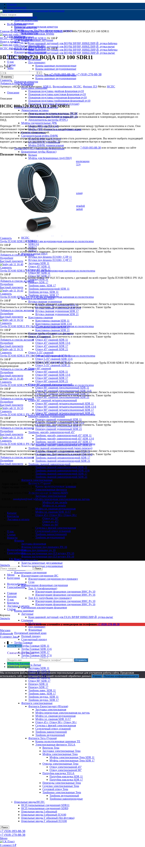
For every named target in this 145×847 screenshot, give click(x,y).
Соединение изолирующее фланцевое (44, 607)
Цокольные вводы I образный (39, 811)
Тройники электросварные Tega (61, 792)
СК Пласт (15, 558)
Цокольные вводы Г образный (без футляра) (47, 817)
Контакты (13, 516)
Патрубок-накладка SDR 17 (66, 779)
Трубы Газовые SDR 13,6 (36, 648)
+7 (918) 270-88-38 (89, 74)
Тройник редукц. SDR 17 (43, 295)
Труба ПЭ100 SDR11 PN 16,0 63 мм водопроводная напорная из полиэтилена (47, 241)
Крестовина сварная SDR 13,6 (53, 323)
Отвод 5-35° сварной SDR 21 (52, 365)
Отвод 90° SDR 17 (39, 275)
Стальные (27, 620)
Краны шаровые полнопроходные (55, 65)
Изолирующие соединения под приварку (53, 578)
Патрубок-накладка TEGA (58, 773)
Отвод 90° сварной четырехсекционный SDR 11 (64, 403)
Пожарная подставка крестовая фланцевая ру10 (57, 94)
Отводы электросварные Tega (60, 763)
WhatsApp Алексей (18, 666)
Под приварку (36, 62)
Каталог (12, 512)
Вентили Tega (50, 747)
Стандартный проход (34, 639)
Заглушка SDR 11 (38, 263)
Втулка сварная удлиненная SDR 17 (57, 311)
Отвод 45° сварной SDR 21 (51, 349)
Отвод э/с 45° (50, 521)
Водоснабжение (20, 31)
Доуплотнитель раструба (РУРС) (48, 119)
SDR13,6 (33, 244)
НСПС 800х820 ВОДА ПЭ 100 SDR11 (23, 48)
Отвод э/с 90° (50, 524)
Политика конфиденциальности (121, 676)
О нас (10, 531)
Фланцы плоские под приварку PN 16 (44, 546)
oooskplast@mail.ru (24, 499)
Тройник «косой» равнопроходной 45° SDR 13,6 (64, 438)
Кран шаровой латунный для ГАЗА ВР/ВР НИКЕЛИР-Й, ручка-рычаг (70, 617)
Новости (12, 537)
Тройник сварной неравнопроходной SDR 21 (62, 460)
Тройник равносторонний (51, 534)
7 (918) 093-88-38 (90, 147)
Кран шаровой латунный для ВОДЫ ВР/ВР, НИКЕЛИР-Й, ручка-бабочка (72, 43)
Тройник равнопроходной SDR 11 (48, 288)
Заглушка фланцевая (33, 543)
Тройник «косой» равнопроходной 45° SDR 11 (63, 435)
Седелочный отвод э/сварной (53, 530)
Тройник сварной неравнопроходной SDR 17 (62, 457)
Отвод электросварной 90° (66, 770)
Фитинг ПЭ (21, 42)
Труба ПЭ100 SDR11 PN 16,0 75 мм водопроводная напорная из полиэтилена (47, 326)
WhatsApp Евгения (18, 663)
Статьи (11, 534)
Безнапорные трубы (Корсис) (38, 151)
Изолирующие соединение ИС (39, 575)
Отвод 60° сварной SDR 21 (51, 381)
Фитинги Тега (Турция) (42, 738)
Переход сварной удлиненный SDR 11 (58, 419)
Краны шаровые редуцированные (55, 68)
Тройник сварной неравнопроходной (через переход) (60, 448)
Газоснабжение (16, 552)
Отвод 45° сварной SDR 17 (51, 346)
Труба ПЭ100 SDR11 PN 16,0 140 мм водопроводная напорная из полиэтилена (47, 355)
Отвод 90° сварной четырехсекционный (52, 400)
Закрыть (5, 564)
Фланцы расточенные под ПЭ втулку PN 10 (47, 553)
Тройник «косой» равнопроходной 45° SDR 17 (63, 441)
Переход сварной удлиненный (46, 416)
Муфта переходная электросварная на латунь (62, 712)
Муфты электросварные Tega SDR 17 (72, 760)
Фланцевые (35, 629)
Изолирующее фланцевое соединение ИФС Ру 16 (65, 594)
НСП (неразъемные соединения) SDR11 (45, 805)
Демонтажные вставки (35, 110)
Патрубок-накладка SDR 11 (66, 776)
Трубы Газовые (23, 642)
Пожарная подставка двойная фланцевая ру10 (56, 91)
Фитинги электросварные (37, 703)
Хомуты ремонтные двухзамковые (42, 562)
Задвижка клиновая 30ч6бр (37, 33)
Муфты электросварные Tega (60, 754)
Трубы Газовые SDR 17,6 (36, 655)
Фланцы (19, 540)
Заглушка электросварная (50, 709)
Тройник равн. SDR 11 (42, 690)
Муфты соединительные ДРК (39, 122)
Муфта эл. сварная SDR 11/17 (53, 511)
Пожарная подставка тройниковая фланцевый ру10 (59, 100)
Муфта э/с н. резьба (54, 505)
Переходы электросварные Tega (61, 782)
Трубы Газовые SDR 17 (35, 652)
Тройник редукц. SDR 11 (43, 291)
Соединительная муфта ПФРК (39, 135)
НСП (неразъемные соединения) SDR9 (44, 808)
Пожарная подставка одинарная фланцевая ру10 (57, 97)
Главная (5, 31)
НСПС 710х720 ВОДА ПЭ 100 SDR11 (23, 38)
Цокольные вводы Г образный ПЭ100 (44, 821)
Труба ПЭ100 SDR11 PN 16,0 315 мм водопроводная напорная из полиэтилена (47, 270)
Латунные (27, 613)
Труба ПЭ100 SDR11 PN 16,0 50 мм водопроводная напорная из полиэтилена (47, 385)
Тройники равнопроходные (66, 798)
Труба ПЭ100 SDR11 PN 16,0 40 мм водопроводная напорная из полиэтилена (47, 296)
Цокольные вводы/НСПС (29, 801)
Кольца (32, 154)
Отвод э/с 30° (50, 518)
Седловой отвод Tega (55, 789)
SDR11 (58, 31)
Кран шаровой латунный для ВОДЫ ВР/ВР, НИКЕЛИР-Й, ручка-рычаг (71, 46)
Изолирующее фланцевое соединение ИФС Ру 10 (65, 591)
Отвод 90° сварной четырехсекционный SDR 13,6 (65, 406)
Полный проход (30, 636)
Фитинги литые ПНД (34, 253)
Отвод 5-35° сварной (40, 352)
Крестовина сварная (40, 317)
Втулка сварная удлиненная (45, 301)
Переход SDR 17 (38, 282)
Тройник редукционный (50, 537)
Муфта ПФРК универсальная (46, 145)
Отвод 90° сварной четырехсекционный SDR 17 (64, 409)
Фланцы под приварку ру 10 (38, 550)
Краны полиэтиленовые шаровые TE (57, 741)
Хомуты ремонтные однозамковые (42, 566)
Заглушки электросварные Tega (61, 750)
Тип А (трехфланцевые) (42, 588)
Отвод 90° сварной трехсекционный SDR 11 (62, 387)
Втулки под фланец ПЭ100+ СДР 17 (50, 260)
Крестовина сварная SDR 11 (52, 320)
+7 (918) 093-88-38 (12, 831)
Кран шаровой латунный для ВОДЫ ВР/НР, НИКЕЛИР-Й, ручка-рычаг (71, 52)
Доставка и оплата (18, 519)
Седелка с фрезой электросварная (55, 527)
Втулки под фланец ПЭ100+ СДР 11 (50, 256)
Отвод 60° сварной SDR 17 (51, 377)
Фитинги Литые (31, 664)
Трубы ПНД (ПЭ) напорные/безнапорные (39, 10)
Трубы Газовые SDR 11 (35, 645)
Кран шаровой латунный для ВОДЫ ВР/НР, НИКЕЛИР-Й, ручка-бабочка (72, 49)
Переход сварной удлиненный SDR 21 (58, 428)
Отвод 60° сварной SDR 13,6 (52, 374)
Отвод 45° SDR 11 (39, 266)
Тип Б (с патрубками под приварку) (50, 597)
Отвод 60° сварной (39, 368)
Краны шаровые (24, 610)
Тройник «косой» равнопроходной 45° (51, 432)
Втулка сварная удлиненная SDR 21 (57, 314)
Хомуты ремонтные (26, 20)
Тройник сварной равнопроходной (49, 464)
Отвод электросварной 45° (66, 766)
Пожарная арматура (26, 81)
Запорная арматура (25, 17)
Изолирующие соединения (30, 572)
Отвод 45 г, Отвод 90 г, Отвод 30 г (56, 515)
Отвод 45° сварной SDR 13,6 (52, 342)
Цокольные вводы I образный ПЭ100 (43, 814)
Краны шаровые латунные (37, 40)
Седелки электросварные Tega (60, 785)
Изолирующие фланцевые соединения (44, 585)
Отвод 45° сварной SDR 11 (51, 339)
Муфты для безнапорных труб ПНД (50, 158)
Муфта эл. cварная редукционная (55, 508)
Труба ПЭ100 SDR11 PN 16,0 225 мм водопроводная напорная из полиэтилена (47, 443)
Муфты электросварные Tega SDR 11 (72, 757)
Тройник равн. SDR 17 (42, 285)
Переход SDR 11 (38, 683)
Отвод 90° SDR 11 (39, 272)
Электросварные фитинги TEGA (55, 744)
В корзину (6, 76)
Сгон (31, 581)
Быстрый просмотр (11, 261)
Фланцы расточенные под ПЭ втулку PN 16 (47, 556)
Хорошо (97, 676)
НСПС (25, 237)
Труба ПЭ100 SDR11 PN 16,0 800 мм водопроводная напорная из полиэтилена (47, 414)
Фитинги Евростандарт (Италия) (48, 706)
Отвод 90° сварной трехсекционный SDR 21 (62, 397)
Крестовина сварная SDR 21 (52, 330)
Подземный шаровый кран (30, 632)
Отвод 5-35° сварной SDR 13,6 (53, 358)
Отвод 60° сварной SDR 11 (51, 371)
